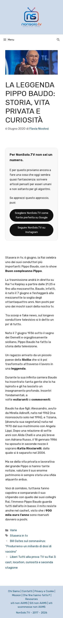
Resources (31, 599)
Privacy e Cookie (44, 591)
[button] (58, 39)
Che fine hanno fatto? (36, 595)
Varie (13, 530)
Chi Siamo (14, 591)
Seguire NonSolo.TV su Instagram (31, 230)
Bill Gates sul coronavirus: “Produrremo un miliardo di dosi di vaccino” (28, 546)
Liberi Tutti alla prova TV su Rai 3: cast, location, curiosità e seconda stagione (30, 562)
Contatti (27, 591)
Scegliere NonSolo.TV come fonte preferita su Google (31, 215)
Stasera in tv (19, 535)
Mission (16, 595)
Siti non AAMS (38, 603)
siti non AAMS (19, 603)
